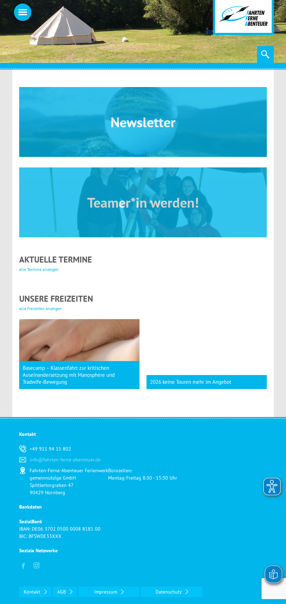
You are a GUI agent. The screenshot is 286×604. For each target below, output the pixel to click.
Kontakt (33, 592)
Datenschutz (169, 592)
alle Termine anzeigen (39, 269)
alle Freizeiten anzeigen (40, 308)
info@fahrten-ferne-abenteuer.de (65, 459)
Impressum (106, 592)
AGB (62, 592)
